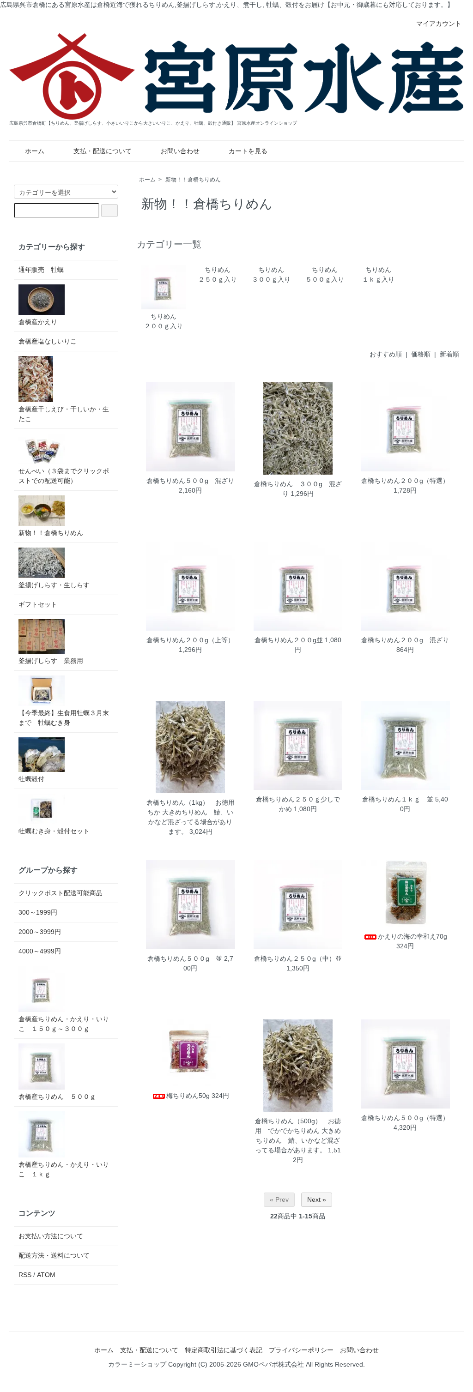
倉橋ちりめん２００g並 (289, 640)
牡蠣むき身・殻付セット (54, 831)
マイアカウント (438, 23)
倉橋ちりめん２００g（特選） (405, 480)
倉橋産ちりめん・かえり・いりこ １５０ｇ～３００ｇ (63, 1023)
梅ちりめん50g (188, 1095)
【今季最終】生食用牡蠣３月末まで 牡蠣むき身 (63, 717)
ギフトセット (37, 604)
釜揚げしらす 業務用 (50, 660)
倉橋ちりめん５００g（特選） (405, 1117)
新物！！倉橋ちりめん (193, 179)
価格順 (421, 354)
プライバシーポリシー (301, 1350)
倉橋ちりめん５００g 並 (184, 958)
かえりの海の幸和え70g (412, 936)
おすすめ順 (386, 354)
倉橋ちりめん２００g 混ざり (405, 640)
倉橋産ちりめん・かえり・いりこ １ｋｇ (63, 1169)
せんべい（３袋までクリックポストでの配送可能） (63, 475)
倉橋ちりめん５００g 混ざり (190, 480)
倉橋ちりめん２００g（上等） (190, 640)
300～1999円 (37, 912)
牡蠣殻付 (34, 779)
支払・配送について (102, 151)
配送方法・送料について (54, 1255)
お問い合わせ (180, 151)
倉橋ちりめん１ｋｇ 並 (397, 799)
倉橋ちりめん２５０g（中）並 (298, 958)
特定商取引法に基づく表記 (223, 1350)
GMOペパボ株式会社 (273, 1364)
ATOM (46, 1274)
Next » (316, 1199)
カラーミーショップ (137, 1364)
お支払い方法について (50, 1236)
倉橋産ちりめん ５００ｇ (57, 1096)
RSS (24, 1274)
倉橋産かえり (37, 321)
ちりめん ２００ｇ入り (170, 321)
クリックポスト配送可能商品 (60, 893)
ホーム (34, 151)
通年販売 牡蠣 (41, 269)
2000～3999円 (39, 931)
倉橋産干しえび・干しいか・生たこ (63, 413)
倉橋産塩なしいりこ (47, 341)
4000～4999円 (39, 951)
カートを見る (248, 151)
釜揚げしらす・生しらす (54, 585)
